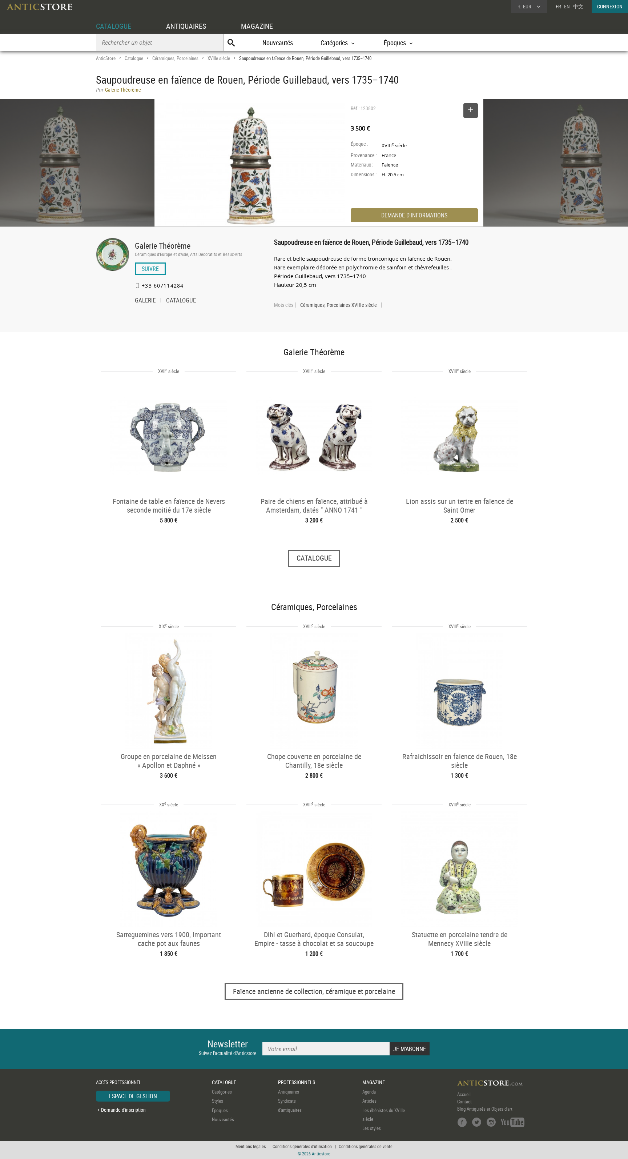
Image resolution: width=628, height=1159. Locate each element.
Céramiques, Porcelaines (175, 58)
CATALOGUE (113, 26)
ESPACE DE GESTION (133, 1096)
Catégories (222, 1091)
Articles (369, 1101)
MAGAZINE (257, 26)
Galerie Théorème (162, 245)
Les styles (371, 1128)
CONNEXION (610, 6)
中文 (578, 6)
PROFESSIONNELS (296, 1082)
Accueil (464, 1094)
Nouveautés (277, 42)
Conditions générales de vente (365, 1146)
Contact (464, 1101)
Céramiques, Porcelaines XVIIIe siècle (338, 305)
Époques (220, 1110)
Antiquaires (288, 1091)
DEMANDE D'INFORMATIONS (414, 215)
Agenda (369, 1091)
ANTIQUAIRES (186, 26)
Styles (217, 1101)
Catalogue (134, 58)
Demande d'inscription (123, 1109)
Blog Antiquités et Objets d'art (484, 1109)
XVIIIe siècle (219, 58)
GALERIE (145, 301)
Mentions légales (251, 1146)
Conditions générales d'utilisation (302, 1146)
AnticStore (106, 58)
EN (567, 6)
